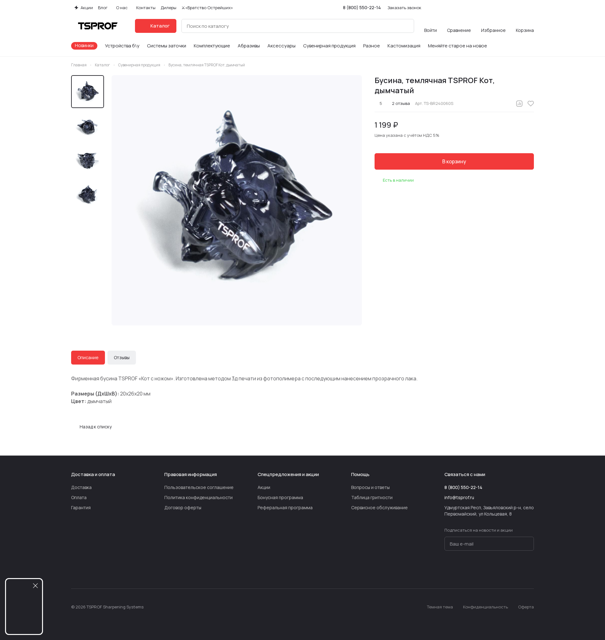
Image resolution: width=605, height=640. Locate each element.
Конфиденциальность (485, 607)
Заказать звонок (404, 7)
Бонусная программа (280, 497)
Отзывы (122, 357)
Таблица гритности (372, 497)
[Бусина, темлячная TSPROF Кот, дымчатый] (237, 200)
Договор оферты (182, 507)
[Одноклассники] (505, 569)
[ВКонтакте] (467, 569)
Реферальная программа (285, 507)
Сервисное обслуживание (379, 507)
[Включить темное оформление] (531, 7)
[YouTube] (492, 569)
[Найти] (406, 26)
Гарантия (81, 507)
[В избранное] (531, 103)
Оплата (79, 497)
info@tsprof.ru (459, 497)
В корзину (454, 161)
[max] (530, 569)
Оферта (526, 607)
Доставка (81, 487)
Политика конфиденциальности (198, 497)
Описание (88, 357)
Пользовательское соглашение (199, 487)
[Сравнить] (519, 103)
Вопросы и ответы (370, 487)
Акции (264, 487)
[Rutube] (517, 569)
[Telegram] (479, 569)
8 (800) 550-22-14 (362, 7)
